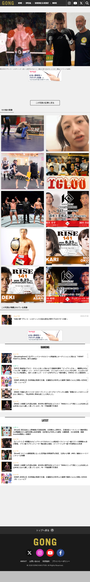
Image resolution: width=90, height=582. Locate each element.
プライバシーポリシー (61, 561)
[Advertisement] (45, 505)
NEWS (20, 3)
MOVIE (54, 3)
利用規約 (46, 561)
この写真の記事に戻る (45, 103)
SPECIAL (28, 3)
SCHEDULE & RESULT (42, 3)
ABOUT (23, 561)
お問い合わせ (34, 561)
